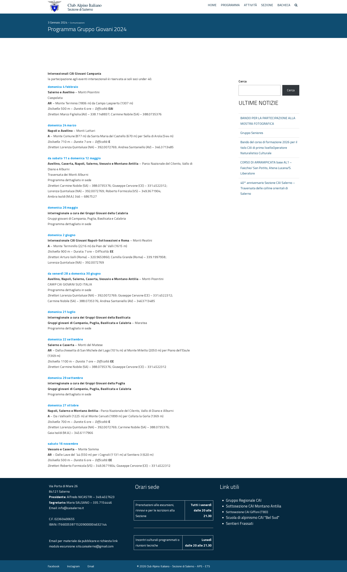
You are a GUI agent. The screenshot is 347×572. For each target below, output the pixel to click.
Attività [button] (250, 5)
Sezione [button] (267, 5)
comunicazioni (77, 22)
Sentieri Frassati (239, 523)
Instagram (73, 566)
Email (90, 566)
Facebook (53, 566)
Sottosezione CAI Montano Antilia (253, 506)
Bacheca (283, 5)
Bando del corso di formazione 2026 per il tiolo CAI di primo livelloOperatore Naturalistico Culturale (268, 147)
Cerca (243, 81)
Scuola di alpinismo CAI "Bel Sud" (252, 517)
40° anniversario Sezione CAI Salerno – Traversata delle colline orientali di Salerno (267, 188)
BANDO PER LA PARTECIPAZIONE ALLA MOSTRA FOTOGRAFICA (267, 121)
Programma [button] (230, 5)
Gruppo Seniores (251, 132)
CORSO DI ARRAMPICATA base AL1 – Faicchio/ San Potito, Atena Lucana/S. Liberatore (266, 168)
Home (212, 5)
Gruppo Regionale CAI (243, 500)
